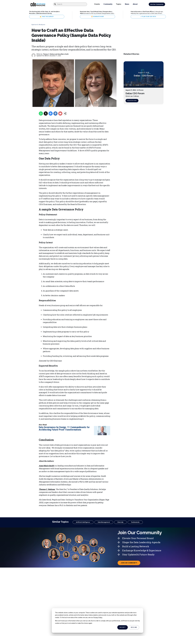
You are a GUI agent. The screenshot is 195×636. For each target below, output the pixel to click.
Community (107, 4)
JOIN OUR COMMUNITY (130, 563)
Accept (123, 627)
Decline (134, 627)
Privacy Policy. (98, 617)
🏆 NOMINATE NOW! (97, 16)
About (135, 4)
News (127, 4)
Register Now (131, 100)
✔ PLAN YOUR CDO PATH (148, 16)
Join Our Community (156, 4)
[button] (83, 522)
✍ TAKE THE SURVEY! (47, 16)
